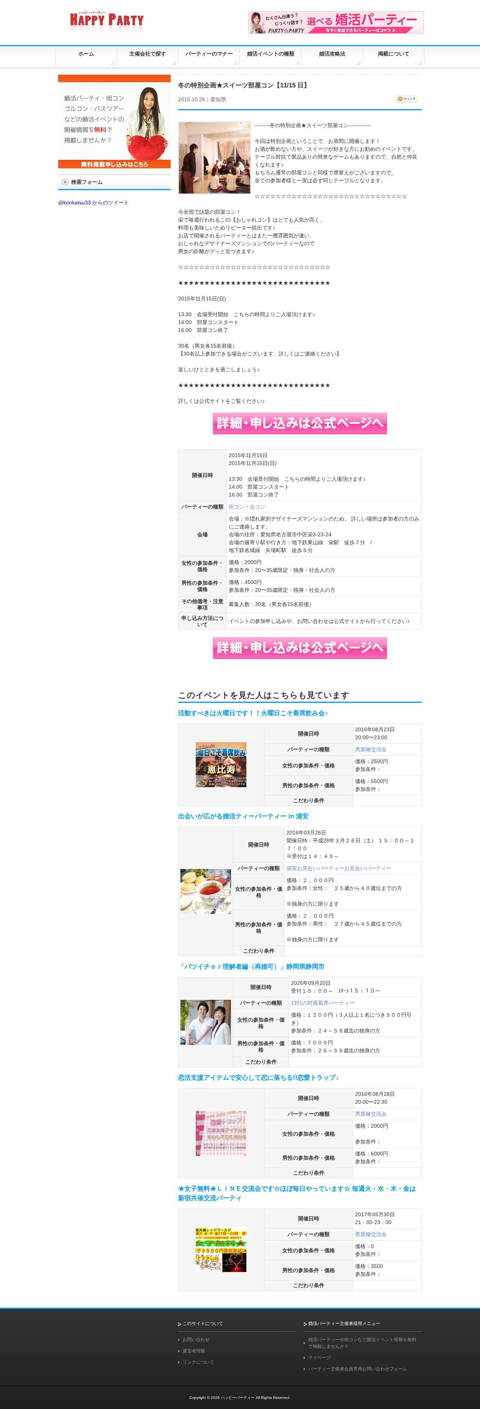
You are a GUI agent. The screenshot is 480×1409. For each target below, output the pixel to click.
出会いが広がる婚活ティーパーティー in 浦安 (243, 816)
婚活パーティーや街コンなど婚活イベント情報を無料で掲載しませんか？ (362, 1343)
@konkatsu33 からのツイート (93, 203)
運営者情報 (194, 1350)
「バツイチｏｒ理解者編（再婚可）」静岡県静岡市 (251, 966)
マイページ (319, 1357)
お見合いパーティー (368, 868)
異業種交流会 (371, 749)
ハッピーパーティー (238, 1397)
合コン (258, 507)
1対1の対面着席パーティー (323, 1003)
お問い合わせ (196, 1339)
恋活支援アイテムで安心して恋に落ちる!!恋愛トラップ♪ (258, 1077)
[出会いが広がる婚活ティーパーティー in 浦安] (205, 911)
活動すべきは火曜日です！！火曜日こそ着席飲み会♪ (253, 713)
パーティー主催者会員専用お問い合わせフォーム (357, 1368)
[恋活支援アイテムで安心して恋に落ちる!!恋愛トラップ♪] (221, 1152)
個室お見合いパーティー (315, 868)
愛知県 (218, 99)
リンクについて (198, 1362)
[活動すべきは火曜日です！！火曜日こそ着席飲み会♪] (221, 784)
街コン (236, 507)
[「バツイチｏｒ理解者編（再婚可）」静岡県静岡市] (205, 1041)
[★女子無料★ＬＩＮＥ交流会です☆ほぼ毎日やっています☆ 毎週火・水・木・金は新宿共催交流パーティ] (221, 1269)
